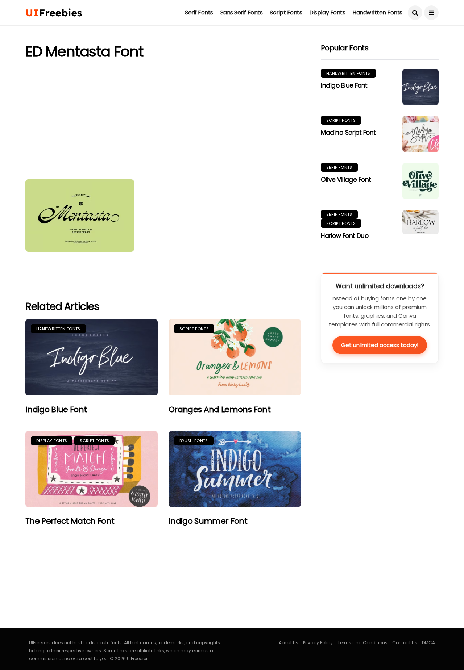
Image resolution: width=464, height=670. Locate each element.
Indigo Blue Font (56, 409)
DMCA (428, 643)
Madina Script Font (348, 132)
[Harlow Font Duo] (420, 222)
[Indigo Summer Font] (235, 469)
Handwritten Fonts (377, 12)
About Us (288, 643)
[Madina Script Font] (420, 134)
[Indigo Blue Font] (91, 357)
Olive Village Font (346, 179)
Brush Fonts (193, 441)
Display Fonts (327, 12)
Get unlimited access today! (379, 345)
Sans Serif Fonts (241, 12)
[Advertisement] (163, 121)
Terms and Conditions (362, 643)
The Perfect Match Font (69, 521)
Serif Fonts (199, 12)
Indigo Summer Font (208, 521)
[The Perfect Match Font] (91, 469)
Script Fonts (286, 12)
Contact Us (404, 643)
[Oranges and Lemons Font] (235, 357)
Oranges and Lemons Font (219, 409)
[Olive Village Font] (420, 181)
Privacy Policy (318, 643)
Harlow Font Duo (344, 235)
